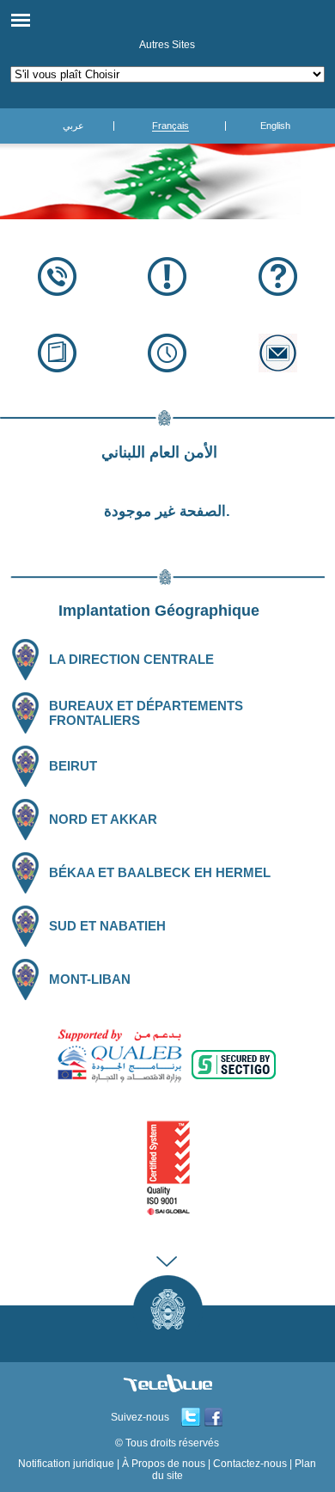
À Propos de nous (163, 1464)
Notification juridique (66, 1464)
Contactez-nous (250, 1464)
